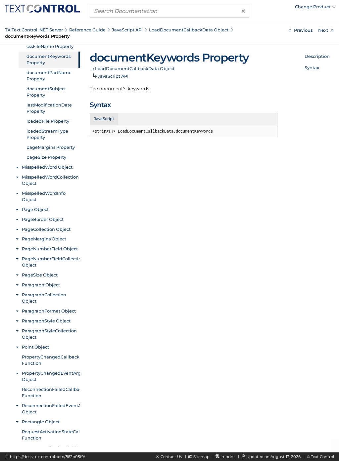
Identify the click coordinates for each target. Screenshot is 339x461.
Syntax (312, 67)
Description (317, 56)
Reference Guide (87, 29)
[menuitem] (277, 8)
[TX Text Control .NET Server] (42, 8)
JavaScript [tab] (104, 118)
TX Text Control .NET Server (34, 29)
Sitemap (201, 456)
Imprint (227, 456)
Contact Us (171, 456)
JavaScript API (127, 29)
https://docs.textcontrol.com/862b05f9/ (47, 456)
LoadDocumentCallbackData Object (188, 29)
